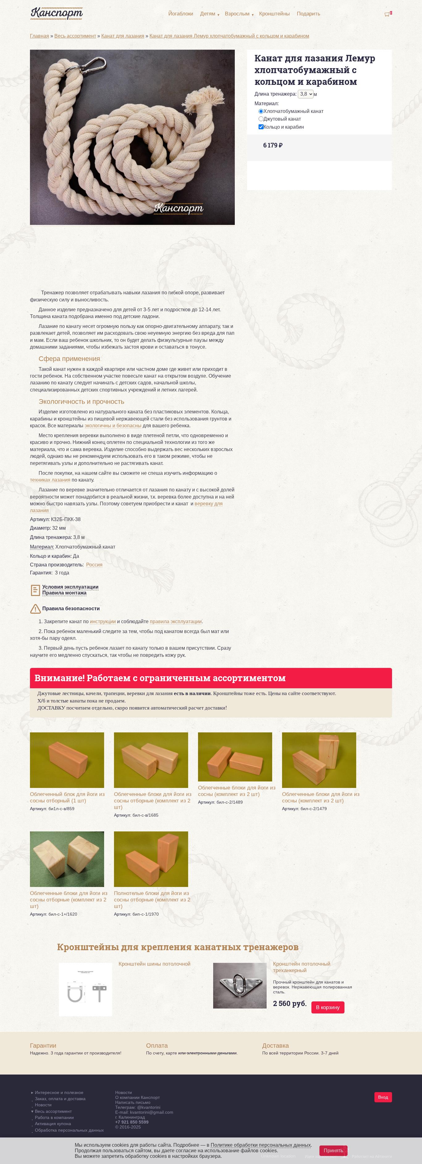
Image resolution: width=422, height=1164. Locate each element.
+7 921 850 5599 (132, 1122)
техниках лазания (50, 480)
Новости (123, 1092)
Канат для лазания (122, 36)
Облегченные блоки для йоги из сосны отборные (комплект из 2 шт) (153, 800)
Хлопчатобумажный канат (293, 111)
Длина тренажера (276, 94)
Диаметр (40, 528)
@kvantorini (148, 1107)
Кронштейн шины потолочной (155, 964)
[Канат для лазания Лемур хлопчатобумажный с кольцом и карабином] (132, 223)
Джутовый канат (282, 119)
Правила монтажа (64, 592)
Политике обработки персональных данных (261, 1145)
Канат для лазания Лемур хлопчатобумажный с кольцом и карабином (229, 36)
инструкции (103, 621)
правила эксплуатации (176, 621)
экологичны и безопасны (113, 425)
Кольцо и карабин (284, 127)
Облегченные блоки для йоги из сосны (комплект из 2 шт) (237, 791)
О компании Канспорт (137, 1097)
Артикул (40, 519)
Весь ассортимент (75, 36)
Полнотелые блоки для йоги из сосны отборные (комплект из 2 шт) (152, 899)
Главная (39, 36)
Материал (267, 103)
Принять (333, 1150)
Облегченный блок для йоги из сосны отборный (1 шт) (67, 797)
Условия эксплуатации (70, 587)
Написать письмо (132, 1102)
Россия (94, 564)
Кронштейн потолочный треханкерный (302, 967)
